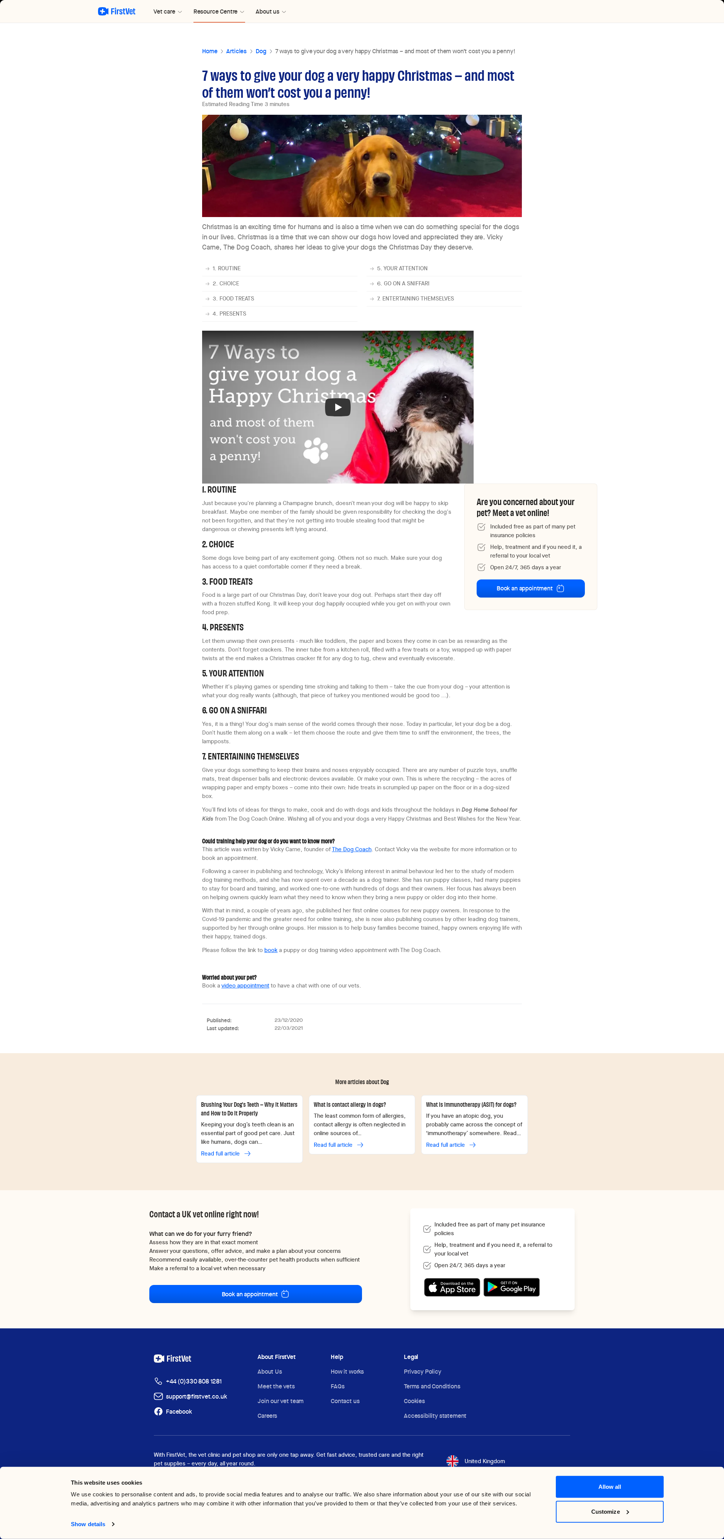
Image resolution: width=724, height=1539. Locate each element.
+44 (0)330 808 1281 (194, 1381)
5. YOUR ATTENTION (402, 268)
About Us (270, 1372)
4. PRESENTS (229, 313)
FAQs (337, 1386)
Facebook (179, 1412)
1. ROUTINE (227, 268)
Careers (267, 1416)
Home (209, 51)
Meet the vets (276, 1386)
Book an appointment (525, 588)
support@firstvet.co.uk (196, 1396)
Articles (236, 51)
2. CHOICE (226, 283)
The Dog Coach (351, 849)
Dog (261, 51)
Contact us (345, 1401)
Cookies (414, 1401)
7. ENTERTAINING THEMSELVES (415, 298)
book (271, 950)
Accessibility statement (435, 1416)
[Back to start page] (116, 11)
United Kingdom (485, 1461)
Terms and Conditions (432, 1386)
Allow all (609, 1487)
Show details (88, 1524)
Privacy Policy (422, 1372)
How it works (347, 1372)
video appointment (245, 985)
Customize (605, 1511)
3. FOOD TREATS (233, 298)
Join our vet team (281, 1401)
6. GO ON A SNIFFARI (403, 283)
